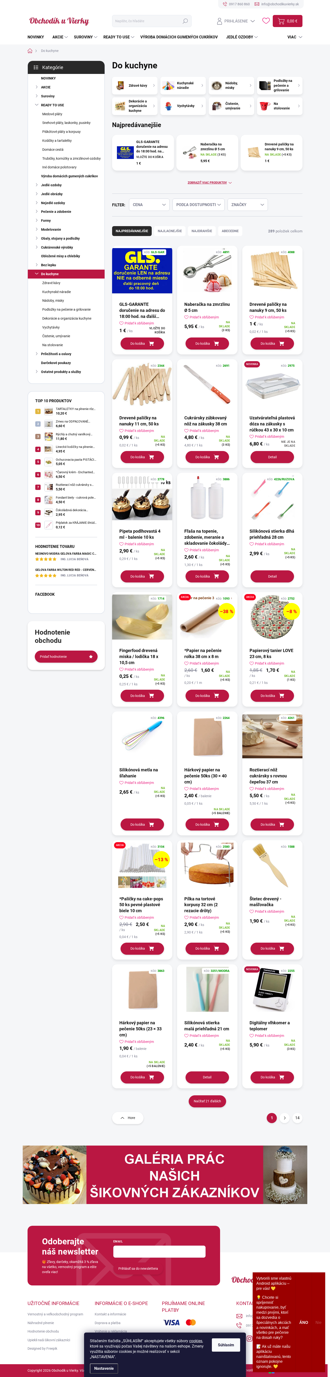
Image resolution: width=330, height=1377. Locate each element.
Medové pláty (52, 114)
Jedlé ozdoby (51, 185)
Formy (46, 220)
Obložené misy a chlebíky (60, 256)
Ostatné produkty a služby (61, 372)
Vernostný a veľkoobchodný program (55, 1314)
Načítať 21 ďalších (207, 1101)
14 (297, 1118)
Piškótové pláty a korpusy (61, 132)
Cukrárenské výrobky (57, 247)
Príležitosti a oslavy (56, 354)
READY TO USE (52, 105)
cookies (195, 1341)
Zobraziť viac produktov (207, 182)
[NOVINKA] (272, 386)
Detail (272, 457)
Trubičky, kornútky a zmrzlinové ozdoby (71, 158)
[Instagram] (249, 1337)
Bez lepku (48, 265)
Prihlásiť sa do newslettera (138, 1268)
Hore (131, 1118)
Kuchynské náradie (56, 292)
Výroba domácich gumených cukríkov (69, 176)
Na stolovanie (52, 345)
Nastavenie (104, 1368)
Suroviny (48, 96)
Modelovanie (51, 229)
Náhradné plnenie (41, 1323)
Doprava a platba (108, 1323)
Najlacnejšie (170, 231)
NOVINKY (48, 78)
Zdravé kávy (51, 283)
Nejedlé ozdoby (53, 203)
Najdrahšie (202, 231)
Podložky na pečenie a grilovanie (66, 309)
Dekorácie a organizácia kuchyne (66, 318)
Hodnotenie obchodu (43, 1331)
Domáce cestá (53, 149)
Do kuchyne (50, 274)
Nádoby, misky (53, 300)
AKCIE (45, 87)
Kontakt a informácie (110, 1314)
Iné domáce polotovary (59, 167)
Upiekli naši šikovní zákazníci (49, 1340)
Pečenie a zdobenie (56, 212)
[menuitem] (38, 37)
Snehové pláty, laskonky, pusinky (66, 123)
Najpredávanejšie (132, 231)
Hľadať (185, 21)
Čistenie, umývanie (56, 336)
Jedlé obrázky (52, 194)
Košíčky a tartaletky (57, 141)
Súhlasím (226, 1345)
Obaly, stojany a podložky (60, 238)
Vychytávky (51, 327)
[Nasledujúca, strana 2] (285, 1118)
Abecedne (230, 231)
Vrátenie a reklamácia (111, 1331)
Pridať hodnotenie (53, 657)
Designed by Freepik (42, 1348)
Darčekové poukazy (56, 363)
